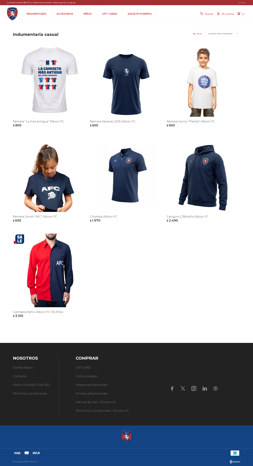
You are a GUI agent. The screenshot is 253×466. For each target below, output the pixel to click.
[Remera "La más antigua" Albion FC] (49, 80)
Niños (87, 13)
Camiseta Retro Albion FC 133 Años (38, 312)
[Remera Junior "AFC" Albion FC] (49, 175)
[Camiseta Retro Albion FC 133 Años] (49, 270)
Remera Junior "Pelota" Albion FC (191, 121)
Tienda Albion (23, 367)
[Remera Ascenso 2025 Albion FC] (126, 80)
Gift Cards (109, 13)
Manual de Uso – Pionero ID (96, 402)
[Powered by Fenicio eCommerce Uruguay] (235, 461)
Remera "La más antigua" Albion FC (38, 121)
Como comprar (87, 376)
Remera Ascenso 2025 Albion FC (113, 121)
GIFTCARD (83, 367)
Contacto (242, 2)
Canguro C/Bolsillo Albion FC (188, 216)
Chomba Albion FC (103, 216)
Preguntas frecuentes (91, 385)
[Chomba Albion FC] (126, 175)
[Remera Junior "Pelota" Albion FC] (203, 80)
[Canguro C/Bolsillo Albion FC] (203, 175)
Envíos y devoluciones (91, 393)
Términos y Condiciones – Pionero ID (102, 410)
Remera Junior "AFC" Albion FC (35, 216)
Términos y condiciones (30, 393)
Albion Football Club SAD (31, 385)
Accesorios (65, 13)
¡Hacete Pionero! (140, 13)
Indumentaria (36, 13)
